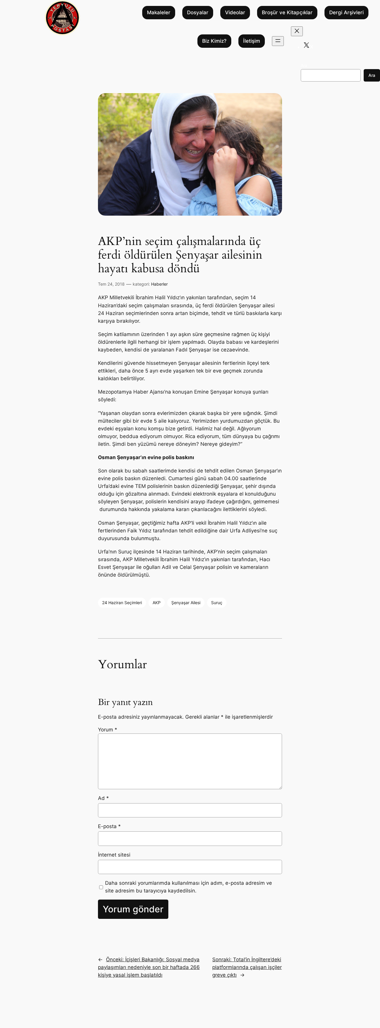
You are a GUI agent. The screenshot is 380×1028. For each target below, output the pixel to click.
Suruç (216, 602)
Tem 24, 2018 (111, 284)
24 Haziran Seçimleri (122, 602)
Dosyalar (197, 13)
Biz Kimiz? (214, 41)
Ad (103, 798)
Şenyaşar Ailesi (185, 602)
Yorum (107, 730)
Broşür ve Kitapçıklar (287, 13)
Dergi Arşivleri (346, 13)
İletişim (251, 41)
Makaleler (158, 13)
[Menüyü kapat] (297, 31)
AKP (157, 602)
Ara (304, 65)
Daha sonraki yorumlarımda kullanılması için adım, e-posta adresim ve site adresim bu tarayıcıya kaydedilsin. (188, 887)
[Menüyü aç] (278, 41)
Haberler (159, 284)
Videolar (235, 13)
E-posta (109, 826)
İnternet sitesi (114, 855)
